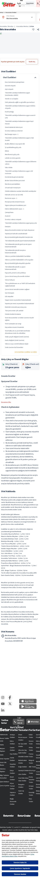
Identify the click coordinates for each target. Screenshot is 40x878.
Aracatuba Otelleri (11, 12)
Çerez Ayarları (4, 786)
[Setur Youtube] (3, 706)
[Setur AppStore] (29, 703)
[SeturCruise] (24, 815)
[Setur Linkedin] (3, 712)
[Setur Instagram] (3, 700)
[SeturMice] (8, 815)
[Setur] (9, 5)
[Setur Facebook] (10, 700)
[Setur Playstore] (29, 708)
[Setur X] (10, 706)
